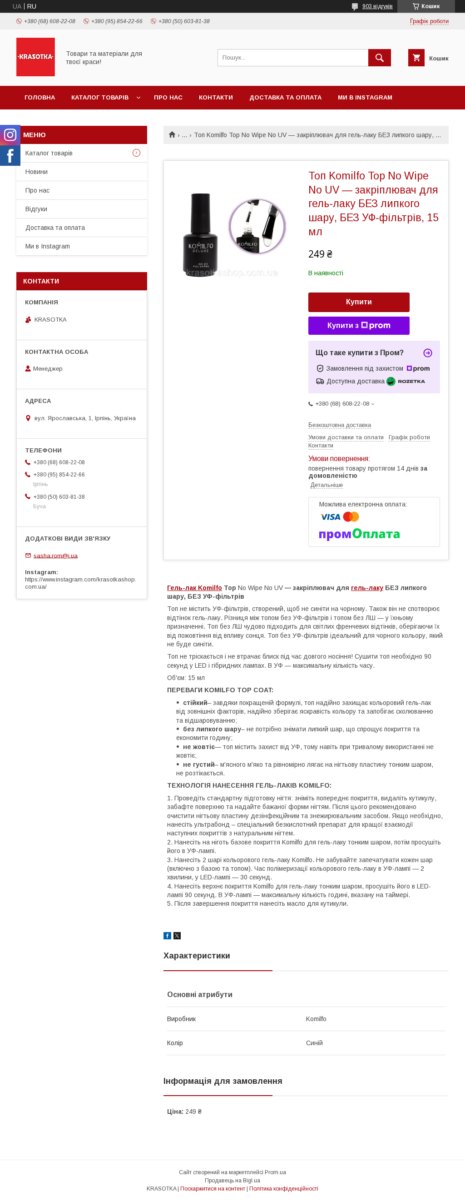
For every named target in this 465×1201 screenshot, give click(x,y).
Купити (359, 302)
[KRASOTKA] (35, 74)
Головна (40, 97)
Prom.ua (275, 1172)
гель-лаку (367, 587)
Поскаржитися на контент (212, 1189)
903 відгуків (377, 6)
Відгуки (36, 209)
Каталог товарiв (100, 97)
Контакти (216, 97)
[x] (177, 937)
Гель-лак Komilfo (194, 587)
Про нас (168, 97)
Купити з (343, 325)
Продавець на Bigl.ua (232, 1180)
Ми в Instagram (365, 97)
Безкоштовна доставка (339, 425)
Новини (36, 171)
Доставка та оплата (285, 97)
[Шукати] (379, 57)
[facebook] (167, 937)
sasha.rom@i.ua (56, 555)
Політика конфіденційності (283, 1189)
